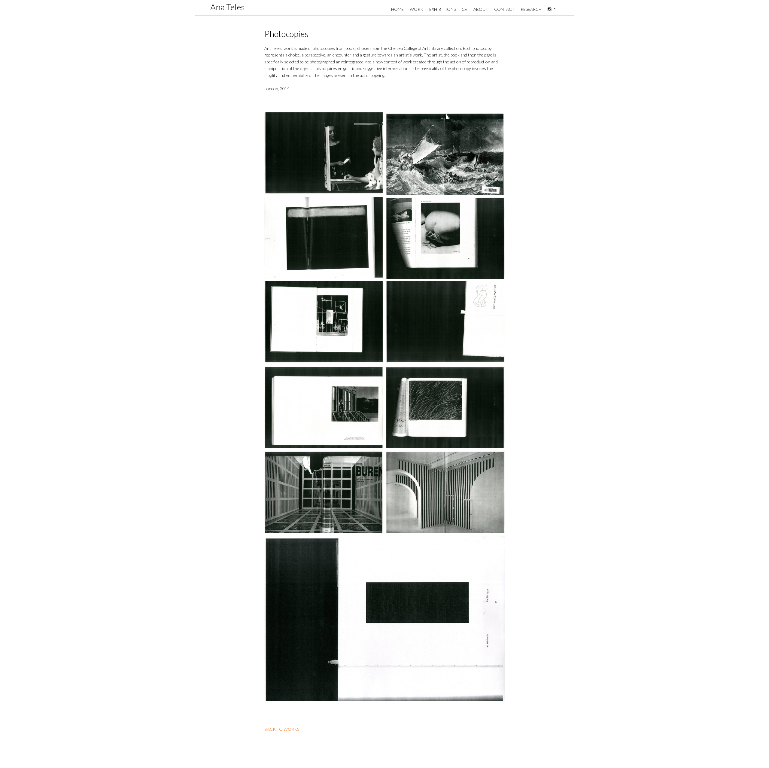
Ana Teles (227, 7)
